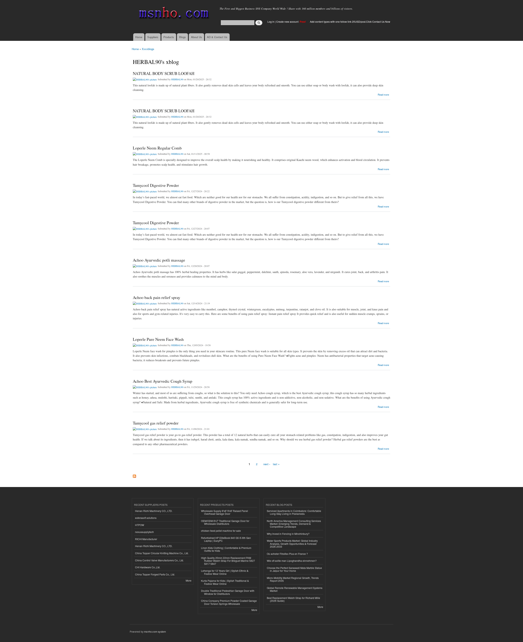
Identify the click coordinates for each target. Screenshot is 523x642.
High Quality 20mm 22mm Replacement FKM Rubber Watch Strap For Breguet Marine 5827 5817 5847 (228, 560)
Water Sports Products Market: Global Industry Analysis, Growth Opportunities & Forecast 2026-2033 (292, 543)
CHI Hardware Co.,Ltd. (147, 567)
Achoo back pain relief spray (156, 297)
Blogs (182, 37)
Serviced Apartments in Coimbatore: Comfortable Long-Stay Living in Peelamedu (294, 512)
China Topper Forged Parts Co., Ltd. (155, 574)
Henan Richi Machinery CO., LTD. (153, 511)
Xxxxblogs (148, 49)
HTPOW (139, 525)
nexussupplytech (144, 532)
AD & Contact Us (217, 37)
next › (266, 464)
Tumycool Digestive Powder (156, 185)
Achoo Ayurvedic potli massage (159, 260)
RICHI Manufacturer (146, 539)
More (188, 580)
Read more (383, 94)
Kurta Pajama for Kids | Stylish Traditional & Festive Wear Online (225, 582)
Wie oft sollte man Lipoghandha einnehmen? (292, 560)
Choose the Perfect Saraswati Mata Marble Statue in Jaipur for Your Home (294, 569)
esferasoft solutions (145, 517)
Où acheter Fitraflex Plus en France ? (287, 553)
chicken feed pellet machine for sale (221, 530)
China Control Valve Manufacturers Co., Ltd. (159, 560)
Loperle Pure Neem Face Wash (158, 339)
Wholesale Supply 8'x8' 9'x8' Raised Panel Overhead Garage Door (224, 512)
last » (276, 464)
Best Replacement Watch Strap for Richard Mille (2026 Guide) (293, 599)
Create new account (287, 21)
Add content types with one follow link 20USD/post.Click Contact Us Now (350, 21)
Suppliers (152, 37)
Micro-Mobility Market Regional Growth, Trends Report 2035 (293, 579)
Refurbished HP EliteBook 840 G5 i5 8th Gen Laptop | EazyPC (226, 539)
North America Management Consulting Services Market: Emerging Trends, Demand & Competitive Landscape (294, 523)
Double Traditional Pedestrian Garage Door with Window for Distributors (227, 592)
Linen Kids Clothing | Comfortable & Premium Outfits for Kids (226, 549)
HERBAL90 (177, 79)
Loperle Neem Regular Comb (157, 148)
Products (168, 37)
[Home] (173, 14)
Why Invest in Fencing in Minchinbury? (288, 533)
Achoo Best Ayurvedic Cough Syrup (162, 381)
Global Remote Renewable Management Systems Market (294, 589)
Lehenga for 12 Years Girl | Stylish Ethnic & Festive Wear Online (224, 572)
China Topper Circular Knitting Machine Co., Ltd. (162, 553)
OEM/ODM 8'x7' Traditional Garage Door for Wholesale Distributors (225, 522)
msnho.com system (155, 631)
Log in (270, 21)
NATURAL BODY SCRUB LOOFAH (163, 73)
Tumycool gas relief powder (156, 423)
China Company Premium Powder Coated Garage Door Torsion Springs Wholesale (229, 602)
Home (138, 37)
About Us (196, 37)
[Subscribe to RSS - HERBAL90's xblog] (134, 475)
